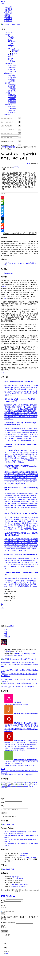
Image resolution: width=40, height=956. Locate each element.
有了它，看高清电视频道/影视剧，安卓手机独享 (20, 832)
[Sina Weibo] (20, 197)
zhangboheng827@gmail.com (19, 884)
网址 (2, 806)
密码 (2, 902)
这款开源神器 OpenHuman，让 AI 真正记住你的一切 (18, 662)
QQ (2, 809)
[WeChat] (20, 200)
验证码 (3, 906)
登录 (2, 3)
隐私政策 (7, 114)
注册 (3, 1)
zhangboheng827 (15, 877)
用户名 (3, 900)
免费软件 (13, 147)
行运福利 (7, 147)
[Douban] (20, 203)
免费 (5, 635)
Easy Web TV (24, 853)
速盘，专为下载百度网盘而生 (14, 833)
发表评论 (16, 167)
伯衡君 (8, 652)
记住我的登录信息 (9, 911)
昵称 (2, 799)
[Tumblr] (20, 218)
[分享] (20, 230)
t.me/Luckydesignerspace (18, 886)
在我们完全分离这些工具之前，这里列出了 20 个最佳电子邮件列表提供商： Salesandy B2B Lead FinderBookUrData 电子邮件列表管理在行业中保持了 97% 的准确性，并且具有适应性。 (21, 727)
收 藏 (2, 373)
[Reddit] (20, 224)
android (6, 629)
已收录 (28, 163)
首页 (2, 147)
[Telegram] (20, 209)
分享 (2, 608)
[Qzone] (20, 206)
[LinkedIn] (20, 221)
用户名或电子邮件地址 (8, 922)
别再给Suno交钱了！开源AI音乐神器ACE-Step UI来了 (18, 687)
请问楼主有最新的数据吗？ (26, 713)
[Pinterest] (20, 227)
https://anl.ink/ (8, 273)
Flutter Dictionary (23, 855)
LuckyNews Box (31, 857)
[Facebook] (20, 215)
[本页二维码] (6, 953)
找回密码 (10, 896)
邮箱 (2, 802)
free (5, 631)
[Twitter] (20, 212)
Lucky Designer (18, 878)
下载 (5, 298)
